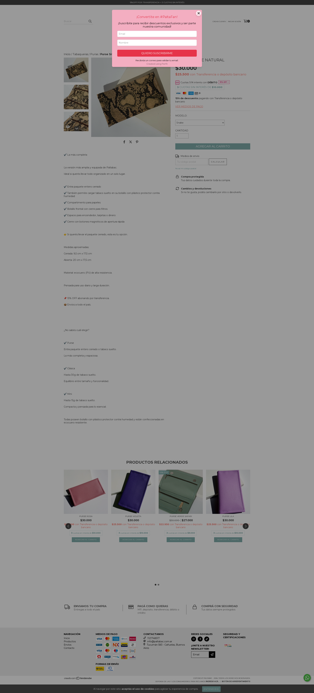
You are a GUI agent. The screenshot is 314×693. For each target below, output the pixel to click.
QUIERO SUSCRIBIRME (157, 53)
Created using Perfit (157, 64)
